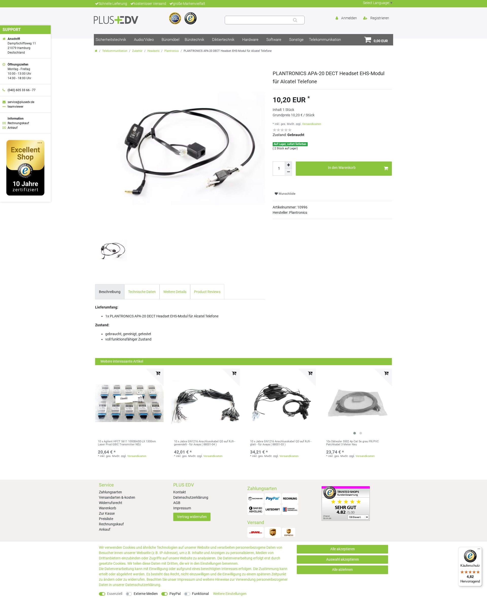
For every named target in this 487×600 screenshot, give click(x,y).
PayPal (175, 594)
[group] (357, 403)
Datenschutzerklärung (190, 497)
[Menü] (479, 550)
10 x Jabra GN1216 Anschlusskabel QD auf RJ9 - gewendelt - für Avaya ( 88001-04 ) (204, 443)
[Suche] (295, 20)
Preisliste (106, 519)
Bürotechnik (194, 39)
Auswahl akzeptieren (342, 559)
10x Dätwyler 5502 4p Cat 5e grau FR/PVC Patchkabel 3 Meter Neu (352, 443)
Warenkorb (107, 508)
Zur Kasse (107, 513)
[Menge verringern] (288, 172)
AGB (176, 503)
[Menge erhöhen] (288, 165)
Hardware (250, 39)
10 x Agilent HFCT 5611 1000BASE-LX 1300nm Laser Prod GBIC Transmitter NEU (127, 443)
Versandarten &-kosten (117, 497)
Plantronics (171, 51)
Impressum (182, 508)
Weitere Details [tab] (174, 292)
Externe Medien (146, 594)
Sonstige (296, 39)
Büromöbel (170, 39)
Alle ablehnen (342, 569)
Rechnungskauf (111, 524)
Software (273, 39)
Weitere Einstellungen (230, 594)
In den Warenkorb (342, 168)
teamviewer (15, 106)
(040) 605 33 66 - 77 (22, 90)
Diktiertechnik (223, 39)
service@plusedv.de (21, 102)
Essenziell (114, 594)
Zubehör (137, 51)
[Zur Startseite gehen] (96, 51)
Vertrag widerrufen (192, 517)
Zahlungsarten (110, 492)
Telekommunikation (325, 39)
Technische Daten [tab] (142, 292)
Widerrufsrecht (110, 503)
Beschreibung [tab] (109, 292)
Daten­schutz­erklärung (142, 585)
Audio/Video (144, 39)
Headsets (153, 51)
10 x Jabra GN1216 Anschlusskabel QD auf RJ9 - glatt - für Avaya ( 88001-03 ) (280, 443)
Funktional (200, 594)
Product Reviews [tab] (207, 292)
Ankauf (104, 529)
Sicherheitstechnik (111, 39)
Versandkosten (311, 124)
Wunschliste (286, 194)
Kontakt (179, 492)
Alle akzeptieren (342, 549)
